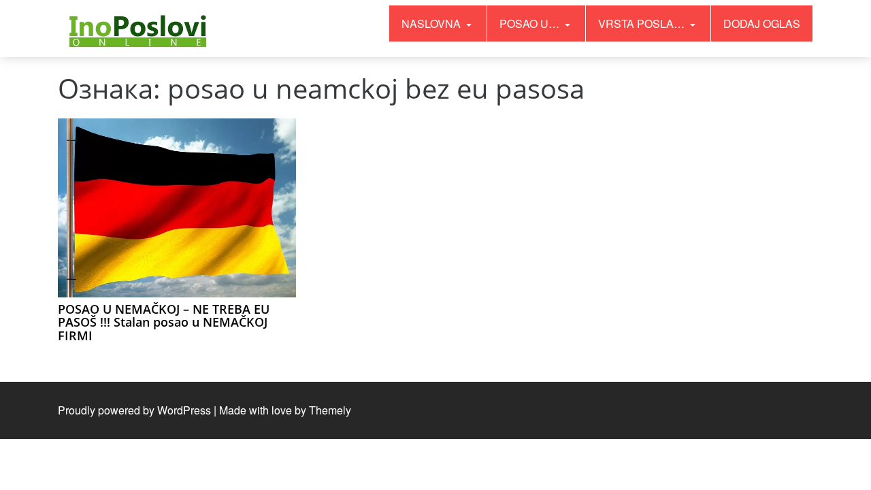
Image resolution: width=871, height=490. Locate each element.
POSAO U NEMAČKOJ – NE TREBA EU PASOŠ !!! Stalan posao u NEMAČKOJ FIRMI (163, 322)
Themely (330, 410)
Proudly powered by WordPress (134, 410)
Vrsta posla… (642, 23)
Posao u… (530, 23)
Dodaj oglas (761, 23)
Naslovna (432, 23)
